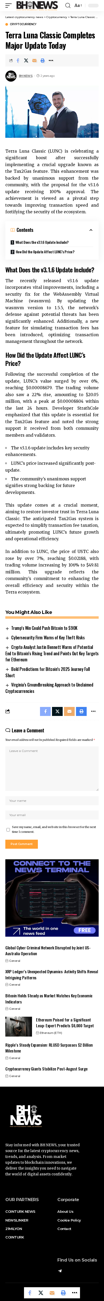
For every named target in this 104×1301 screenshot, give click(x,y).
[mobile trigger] (9, 5)
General (14, 961)
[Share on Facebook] (18, 60)
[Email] (34, 60)
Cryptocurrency (23, 24)
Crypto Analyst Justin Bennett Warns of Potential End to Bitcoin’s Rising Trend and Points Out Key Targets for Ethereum (52, 653)
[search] (68, 5)
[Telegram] (59, 1271)
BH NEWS (26, 76)
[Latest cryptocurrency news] (36, 5)
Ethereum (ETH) (51, 1033)
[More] (51, 60)
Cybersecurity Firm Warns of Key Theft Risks (48, 637)
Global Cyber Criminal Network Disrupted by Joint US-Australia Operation (47, 951)
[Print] (42, 60)
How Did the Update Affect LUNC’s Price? (45, 251)
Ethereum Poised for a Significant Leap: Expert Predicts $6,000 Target (65, 1023)
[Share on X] (26, 60)
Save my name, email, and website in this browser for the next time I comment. (54, 829)
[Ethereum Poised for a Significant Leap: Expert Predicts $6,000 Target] (18, 1027)
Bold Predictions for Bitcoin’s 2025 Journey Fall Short (47, 672)
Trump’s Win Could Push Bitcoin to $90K (44, 628)
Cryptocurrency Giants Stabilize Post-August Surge (46, 1069)
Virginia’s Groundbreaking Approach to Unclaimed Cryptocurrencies (49, 688)
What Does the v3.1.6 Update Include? (42, 242)
